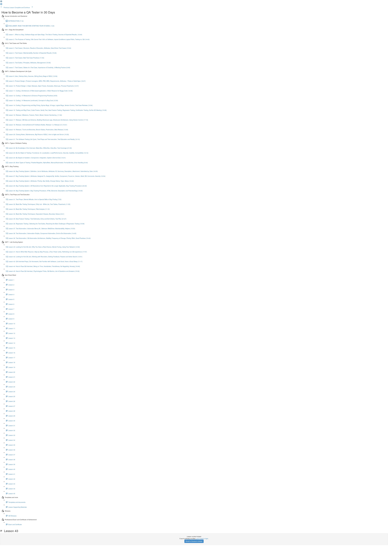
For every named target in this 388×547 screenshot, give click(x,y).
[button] (1, 2)
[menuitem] (1, 5)
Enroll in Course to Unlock (194, 541)
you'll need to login (202, 538)
